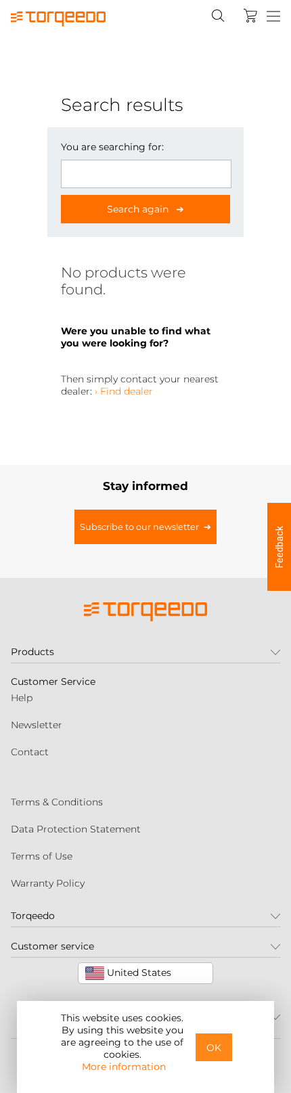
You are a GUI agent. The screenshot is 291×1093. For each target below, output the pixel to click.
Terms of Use (41, 856)
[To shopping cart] (250, 15)
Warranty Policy (48, 883)
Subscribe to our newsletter (139, 527)
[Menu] (273, 17)
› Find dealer (124, 391)
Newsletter (36, 725)
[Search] (218, 15)
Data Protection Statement (76, 829)
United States (137, 972)
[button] (279, 547)
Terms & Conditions (57, 802)
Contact (30, 752)
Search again (139, 209)
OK (213, 1048)
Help (21, 698)
